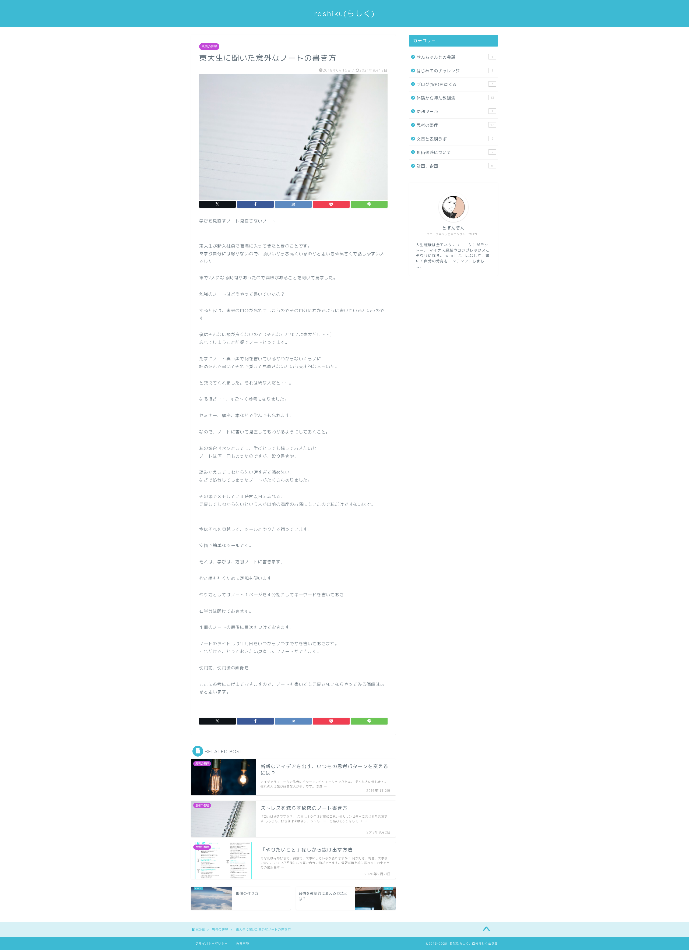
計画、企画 (455, 166)
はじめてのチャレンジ (455, 71)
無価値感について (455, 152)
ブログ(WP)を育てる (455, 84)
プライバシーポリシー (211, 943)
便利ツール (455, 111)
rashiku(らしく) (344, 13)
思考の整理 (209, 46)
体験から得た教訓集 (455, 98)
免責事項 (242, 943)
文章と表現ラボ (455, 139)
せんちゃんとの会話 (455, 57)
